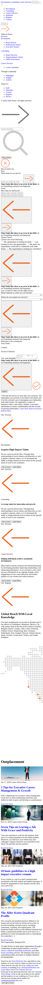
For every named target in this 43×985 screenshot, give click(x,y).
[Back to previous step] (16, 210)
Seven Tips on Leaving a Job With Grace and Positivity (18, 828)
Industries (9, 15)
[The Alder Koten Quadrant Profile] (21, 899)
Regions (9, 17)
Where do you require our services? (14, 297)
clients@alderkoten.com (30, 967)
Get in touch (6, 467)
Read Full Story (7, 804)
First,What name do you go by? (11, 172)
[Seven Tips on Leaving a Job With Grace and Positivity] (21, 813)
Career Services (25, 2)
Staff (7, 88)
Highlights (10, 76)
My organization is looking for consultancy (25, 249)
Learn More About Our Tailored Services (16, 970)
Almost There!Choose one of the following (11, 238)
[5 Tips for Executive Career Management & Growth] (21, 773)
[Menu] (40, 2)
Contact (9, 20)
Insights (9, 78)
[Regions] (35, 2)
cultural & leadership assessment (19, 951)
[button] (5, 32)
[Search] (37, 2)
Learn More (17, 467)
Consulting (15, 2)
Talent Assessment (13, 59)
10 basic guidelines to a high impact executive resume (18, 872)
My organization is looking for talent (18, 242)
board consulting (7, 953)
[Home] (33, 2)
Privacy (8, 97)
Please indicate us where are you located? (16, 293)
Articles (9, 80)
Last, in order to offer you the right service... (17, 291)
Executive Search (12, 47)
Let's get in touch (8, 983)
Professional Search (13, 45)
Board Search (11, 43)
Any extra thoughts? (8, 358)
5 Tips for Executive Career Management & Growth (18, 789)
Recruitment (5, 2)
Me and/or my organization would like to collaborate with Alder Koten (20, 246)
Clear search (6, 157)
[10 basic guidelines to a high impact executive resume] (21, 857)
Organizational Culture (14, 57)
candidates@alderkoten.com (11, 980)
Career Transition (12, 67)
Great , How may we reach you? (10, 189)
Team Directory (17, 961)
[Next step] (29, 178)
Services (4, 36)
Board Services (11, 55)
